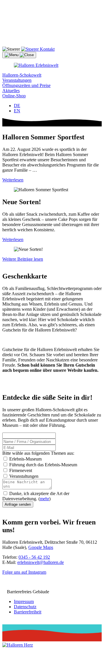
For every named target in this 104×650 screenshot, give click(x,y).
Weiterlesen (12, 179)
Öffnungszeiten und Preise (26, 85)
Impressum (24, 601)
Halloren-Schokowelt (21, 75)
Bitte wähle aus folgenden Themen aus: (38, 453)
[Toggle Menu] (19, 55)
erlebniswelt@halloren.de (40, 562)
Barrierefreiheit (27, 611)
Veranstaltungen (16, 80)
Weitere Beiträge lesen (22, 259)
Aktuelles (11, 90)
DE (17, 105)
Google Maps (40, 547)
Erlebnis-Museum (25, 458)
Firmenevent (20, 470)
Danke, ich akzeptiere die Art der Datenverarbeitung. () (35, 496)
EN (17, 110)
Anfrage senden (18, 504)
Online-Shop (14, 95)
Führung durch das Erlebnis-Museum (42, 464)
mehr (44, 498)
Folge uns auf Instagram (24, 572)
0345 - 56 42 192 (34, 557)
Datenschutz (25, 606)
